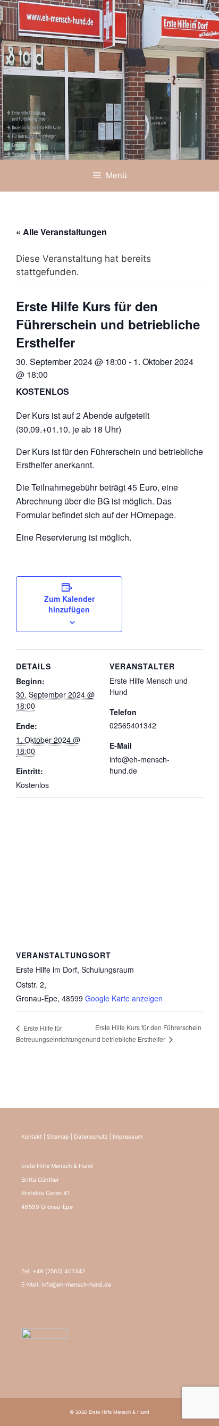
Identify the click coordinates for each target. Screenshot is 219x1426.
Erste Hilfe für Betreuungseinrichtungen (52, 1033)
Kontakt (31, 1136)
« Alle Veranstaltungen (61, 232)
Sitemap (58, 1136)
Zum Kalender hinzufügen (69, 604)
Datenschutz (91, 1136)
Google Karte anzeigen (124, 998)
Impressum (127, 1136)
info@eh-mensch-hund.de (76, 1284)
